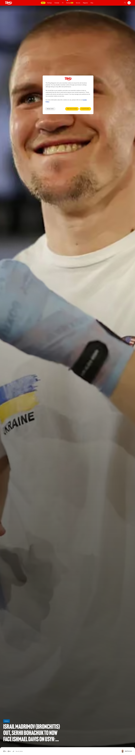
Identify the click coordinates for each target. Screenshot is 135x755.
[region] (68, 95)
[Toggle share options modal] (13, 751)
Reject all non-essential (72, 108)
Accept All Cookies (85, 108)
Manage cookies (50, 108)
